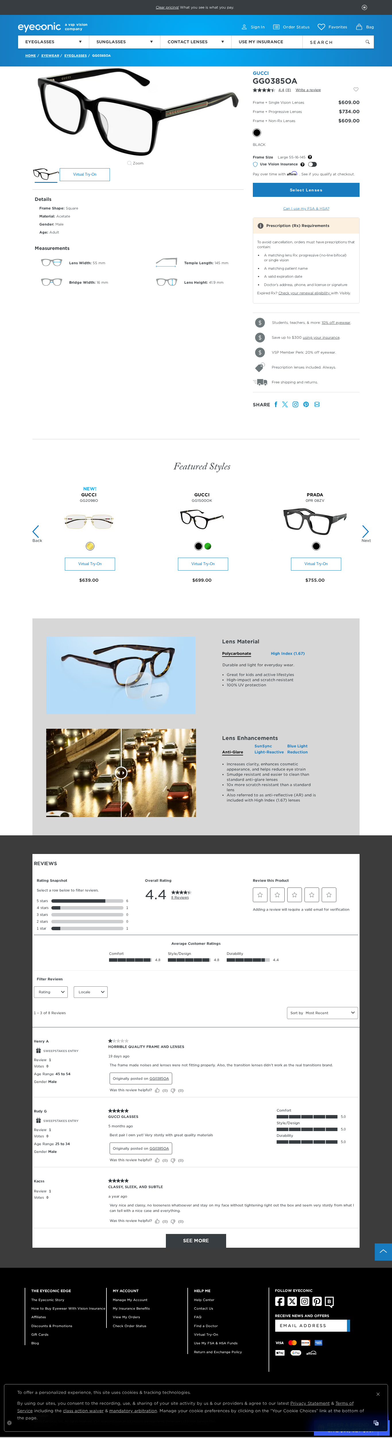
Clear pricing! (167, 7)
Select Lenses (306, 190)
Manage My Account (130, 1300)
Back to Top (383, 1252)
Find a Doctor (206, 1326)
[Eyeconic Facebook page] (279, 1305)
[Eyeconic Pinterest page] (317, 1305)
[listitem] (276, 404)
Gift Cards (39, 1335)
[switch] (312, 164)
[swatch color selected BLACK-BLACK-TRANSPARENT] (198, 546)
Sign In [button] (258, 27)
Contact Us (203, 1308)
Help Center (204, 1300)
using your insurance (321, 337)
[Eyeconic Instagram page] (304, 1305)
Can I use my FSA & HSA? (306, 208)
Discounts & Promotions (51, 1326)
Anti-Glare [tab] (232, 752)
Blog (35, 1343)
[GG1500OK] (202, 539)
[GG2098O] (89, 539)
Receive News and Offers (302, 1316)
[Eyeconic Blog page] (329, 1307)
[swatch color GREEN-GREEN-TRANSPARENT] (207, 546)
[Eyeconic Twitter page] (292, 1305)
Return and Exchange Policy (218, 1352)
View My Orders (126, 1317)
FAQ (197, 1317)
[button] (332, 27)
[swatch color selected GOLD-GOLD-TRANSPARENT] (90, 546)
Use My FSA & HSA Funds (216, 1343)
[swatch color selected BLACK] (316, 546)
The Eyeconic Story (47, 1300)
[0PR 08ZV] (315, 539)
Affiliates (38, 1317)
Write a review (308, 90)
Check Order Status (129, 1326)
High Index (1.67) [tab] (288, 653)
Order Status (296, 27)
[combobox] (328, 41)
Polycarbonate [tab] (236, 653)
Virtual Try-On (84, 174)
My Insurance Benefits (131, 1308)
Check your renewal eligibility (304, 293)
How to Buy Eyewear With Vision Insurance (68, 1308)
